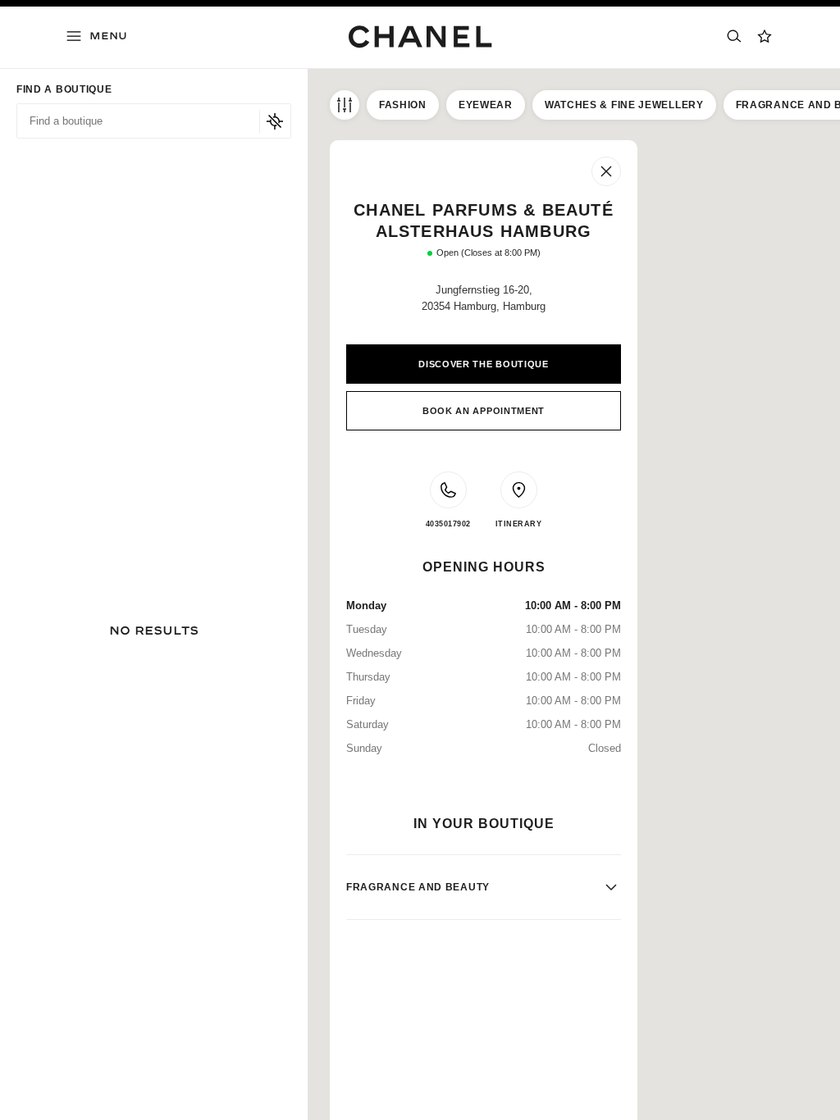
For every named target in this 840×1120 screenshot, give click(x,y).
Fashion (403, 105)
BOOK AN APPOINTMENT (483, 411)
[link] (765, 36)
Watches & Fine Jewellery (624, 105)
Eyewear (486, 105)
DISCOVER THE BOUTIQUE (483, 364)
